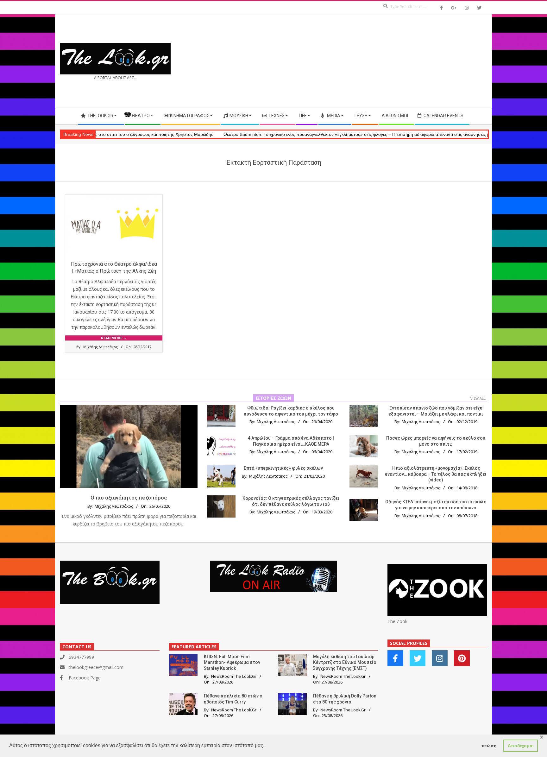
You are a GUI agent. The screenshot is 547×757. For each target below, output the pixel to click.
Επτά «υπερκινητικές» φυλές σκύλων (283, 468)
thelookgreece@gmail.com (96, 667)
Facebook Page (85, 678)
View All (478, 398)
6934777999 (81, 657)
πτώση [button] (489, 745)
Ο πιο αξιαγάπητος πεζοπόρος (129, 497)
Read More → (114, 337)
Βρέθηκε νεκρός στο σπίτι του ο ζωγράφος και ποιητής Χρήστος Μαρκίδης (98, 134)
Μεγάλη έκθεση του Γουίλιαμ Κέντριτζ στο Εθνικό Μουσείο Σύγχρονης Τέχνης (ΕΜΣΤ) (344, 662)
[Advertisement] (380, 61)
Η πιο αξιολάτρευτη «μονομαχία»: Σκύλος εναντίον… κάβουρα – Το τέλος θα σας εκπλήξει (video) (436, 474)
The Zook (397, 621)
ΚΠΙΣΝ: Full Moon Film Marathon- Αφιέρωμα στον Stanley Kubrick (232, 662)
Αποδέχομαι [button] (521, 745)
